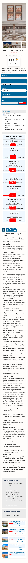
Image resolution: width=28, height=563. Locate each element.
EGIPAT (20, 55)
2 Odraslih (5, 102)
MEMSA (8, 55)
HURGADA (14, 55)
